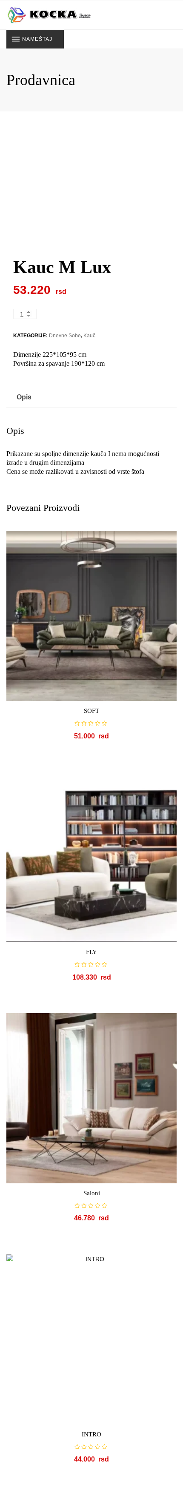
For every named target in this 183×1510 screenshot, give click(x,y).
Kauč (89, 336)
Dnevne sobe (65, 336)
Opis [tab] (24, 397)
